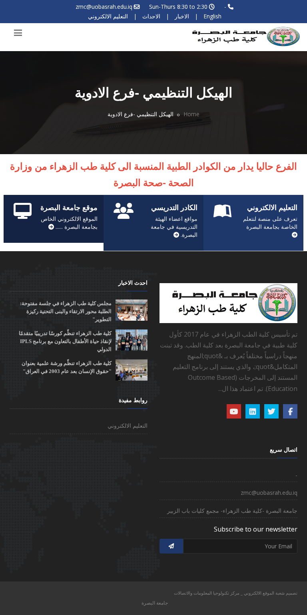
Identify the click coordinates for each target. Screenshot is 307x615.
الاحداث (151, 16)
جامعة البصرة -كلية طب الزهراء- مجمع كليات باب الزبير (232, 510)
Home (191, 114)
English (212, 16)
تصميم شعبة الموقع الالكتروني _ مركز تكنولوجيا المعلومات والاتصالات (235, 593)
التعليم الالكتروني (108, 16)
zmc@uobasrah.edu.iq (104, 6)
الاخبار (182, 16)
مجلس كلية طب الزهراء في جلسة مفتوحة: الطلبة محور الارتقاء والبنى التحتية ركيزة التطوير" (66, 311)
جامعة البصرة (155, 602)
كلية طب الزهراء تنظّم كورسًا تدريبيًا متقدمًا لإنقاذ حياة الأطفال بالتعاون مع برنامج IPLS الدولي (65, 341)
